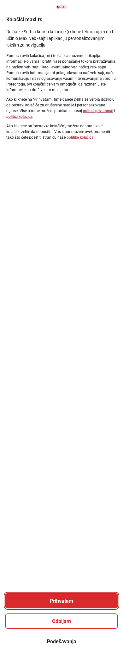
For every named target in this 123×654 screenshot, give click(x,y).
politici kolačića (19, 116)
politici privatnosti (98, 111)
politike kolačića (80, 137)
